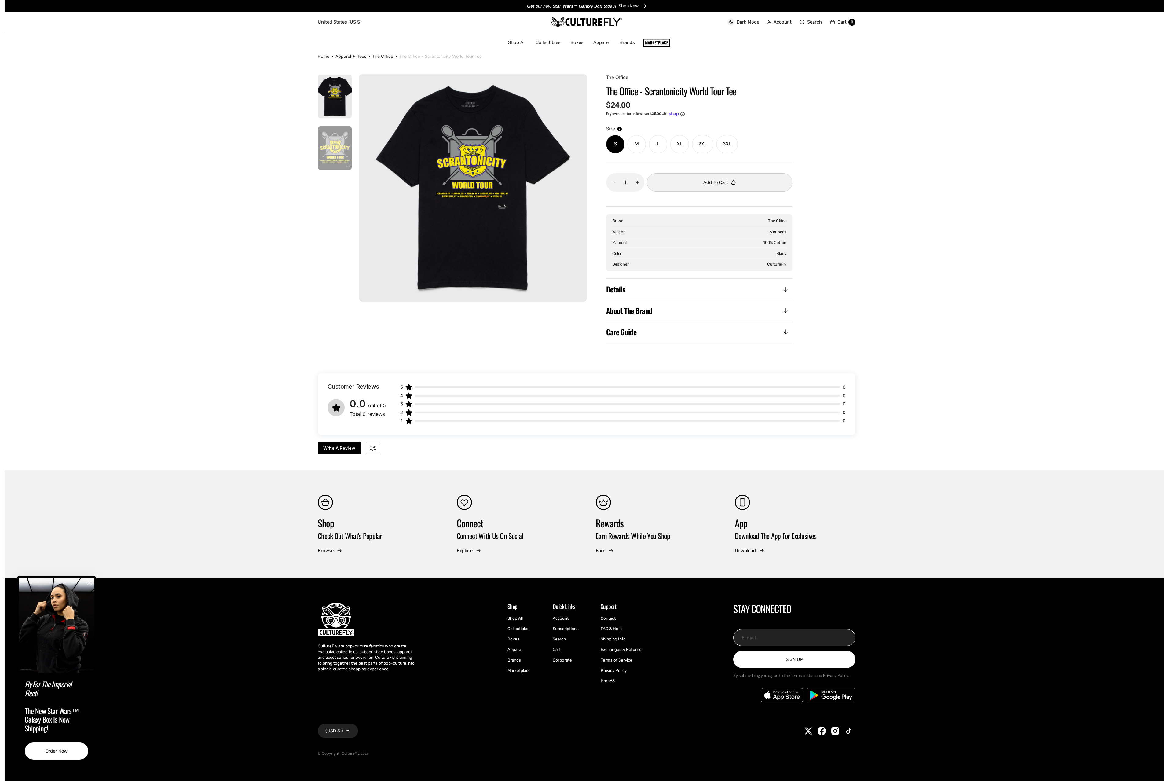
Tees (361, 56)
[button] (779, 22)
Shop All (517, 42)
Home (323, 56)
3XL (730, 147)
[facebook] (822, 731)
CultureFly (350, 753)
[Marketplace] (656, 42)
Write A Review (339, 448)
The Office (382, 56)
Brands (627, 42)
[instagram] (835, 731)
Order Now (57, 751)
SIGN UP (794, 659)
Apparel (343, 56)
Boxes (577, 42)
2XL (705, 147)
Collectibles (548, 42)
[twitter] (808, 731)
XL (683, 147)
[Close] (89, 582)
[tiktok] (848, 731)
